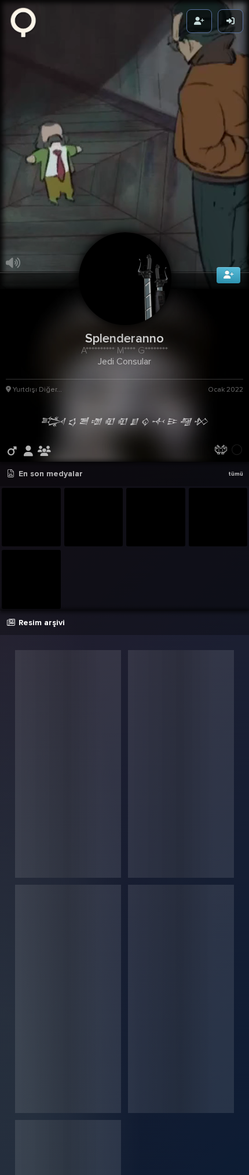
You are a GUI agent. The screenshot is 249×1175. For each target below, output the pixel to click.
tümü (235, 513)
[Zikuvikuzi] (27, 21)
